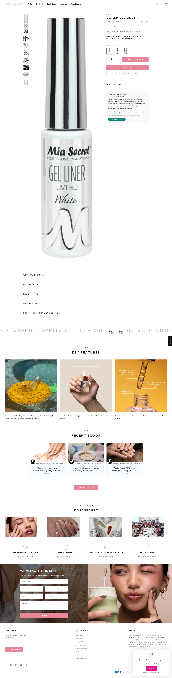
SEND (44, 615)
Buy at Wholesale (127, 73)
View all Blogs (86, 487)
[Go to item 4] (26, 53)
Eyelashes (39, 4)
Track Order (78, 655)
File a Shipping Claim (81, 658)
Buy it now (127, 67)
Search (77, 652)
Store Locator (76, 4)
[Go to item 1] (26, 23)
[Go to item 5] (26, 60)
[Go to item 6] (26, 67)
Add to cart (135, 59)
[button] (39, 659)
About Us (63, 4)
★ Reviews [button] (170, 340)
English (147, 4)
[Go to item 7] (26, 74)
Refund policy (79, 638)
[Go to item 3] (26, 46)
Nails (30, 4)
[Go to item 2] (26, 39)
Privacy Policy (79, 635)
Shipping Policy (79, 642)
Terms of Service (80, 645)
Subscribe (14, 649)
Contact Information (81, 648)
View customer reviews (117, 119)
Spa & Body (51, 4)
